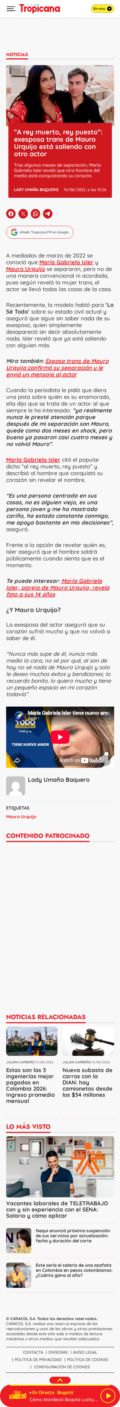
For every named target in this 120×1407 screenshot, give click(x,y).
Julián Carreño (20, 1062)
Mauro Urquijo (21, 816)
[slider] (60, 1385)
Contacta (33, 1352)
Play (108, 1395)
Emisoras (58, 1352)
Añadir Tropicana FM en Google (44, 232)
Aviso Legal (85, 1352)
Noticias (17, 54)
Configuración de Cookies (62, 1366)
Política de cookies (87, 1359)
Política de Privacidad (38, 1359)
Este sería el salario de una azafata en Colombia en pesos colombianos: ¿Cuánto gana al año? (74, 1270)
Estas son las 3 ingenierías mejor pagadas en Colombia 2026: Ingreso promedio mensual (30, 1085)
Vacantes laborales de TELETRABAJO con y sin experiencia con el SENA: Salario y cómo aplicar (57, 1209)
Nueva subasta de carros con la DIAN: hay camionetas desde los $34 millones (87, 1082)
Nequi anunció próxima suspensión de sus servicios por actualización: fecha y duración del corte (73, 1235)
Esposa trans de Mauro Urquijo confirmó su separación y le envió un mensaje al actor (57, 367)
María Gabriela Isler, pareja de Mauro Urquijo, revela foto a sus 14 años (57, 587)
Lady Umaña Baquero (36, 189)
